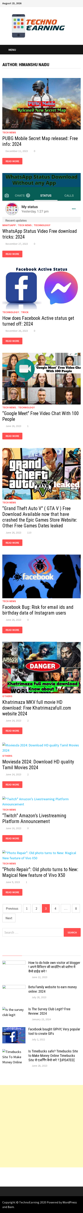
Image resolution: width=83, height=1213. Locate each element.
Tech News (9, 132)
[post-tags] (70, 952)
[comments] (51, 952)
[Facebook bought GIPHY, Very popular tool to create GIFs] (13, 1030)
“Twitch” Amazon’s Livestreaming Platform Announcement (34, 818)
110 (29, 532)
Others (7, 696)
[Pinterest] (69, 3)
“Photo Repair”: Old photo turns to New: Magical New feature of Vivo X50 (40, 872)
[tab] (12, 952)
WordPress (70, 1202)
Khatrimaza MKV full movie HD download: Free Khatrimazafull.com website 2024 (36, 707)
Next (8, 918)
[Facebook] (55, 3)
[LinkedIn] (79, 3)
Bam (11, 1207)
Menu (12, 50)
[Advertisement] (41, 1126)
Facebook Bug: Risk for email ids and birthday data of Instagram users (37, 610)
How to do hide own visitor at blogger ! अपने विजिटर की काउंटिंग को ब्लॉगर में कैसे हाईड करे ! (54, 967)
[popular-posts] (12, 952)
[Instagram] (74, 3)
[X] (64, 3)
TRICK (25, 312)
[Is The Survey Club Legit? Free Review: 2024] (13, 1009)
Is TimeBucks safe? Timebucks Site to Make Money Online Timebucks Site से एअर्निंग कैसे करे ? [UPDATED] (53, 1055)
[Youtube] (59, 3)
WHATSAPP (9, 225)
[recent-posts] (32, 952)
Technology (42, 225)
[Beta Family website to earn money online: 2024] (13, 987)
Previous (12, 908)
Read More (12, 161)
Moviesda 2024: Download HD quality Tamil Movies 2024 (38, 764)
